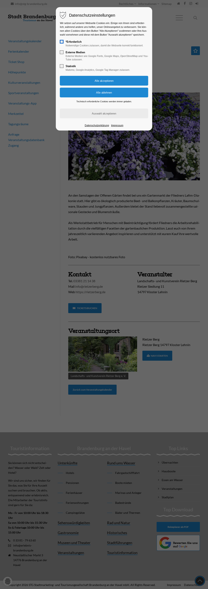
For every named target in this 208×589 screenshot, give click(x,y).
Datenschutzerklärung (97, 125)
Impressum (117, 125)
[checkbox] (62, 42)
